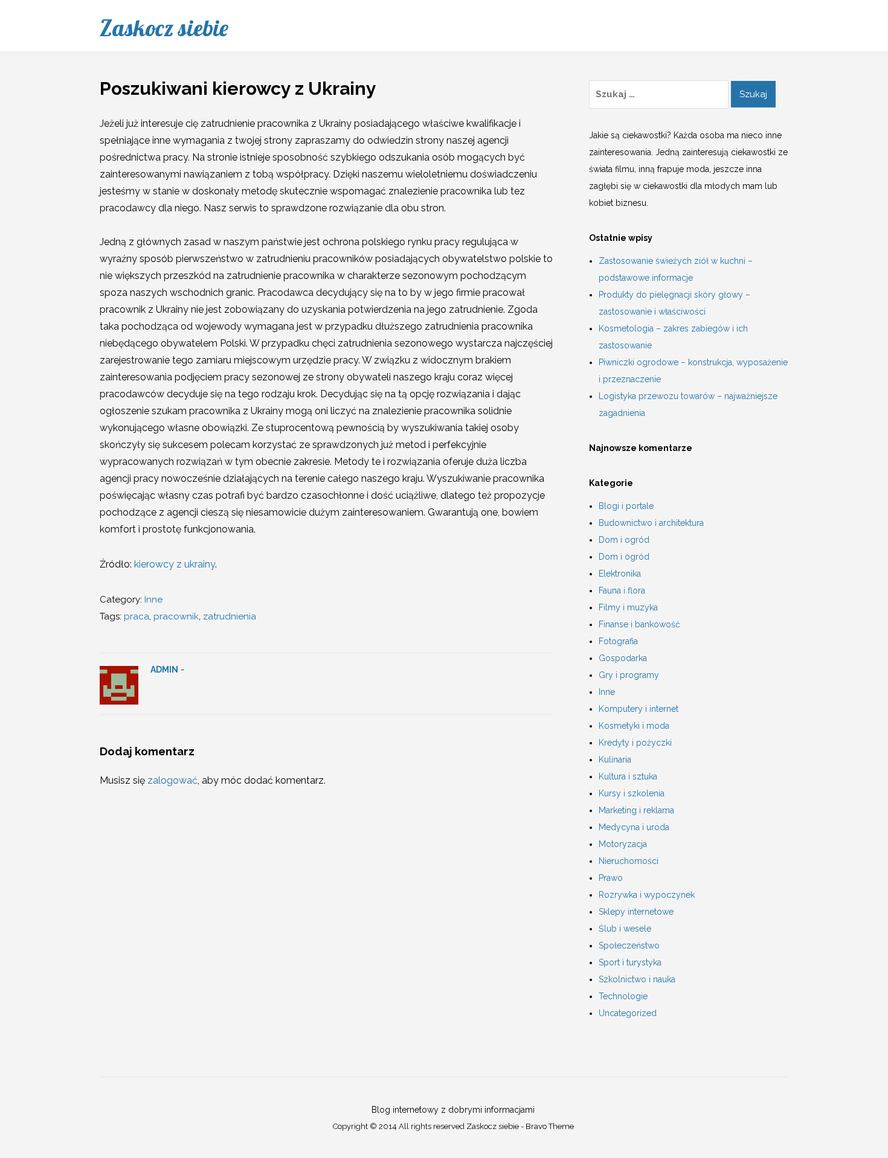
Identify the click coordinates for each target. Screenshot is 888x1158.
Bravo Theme (550, 1126)
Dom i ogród (624, 540)
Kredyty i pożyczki (635, 742)
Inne (153, 599)
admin (164, 669)
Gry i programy (629, 675)
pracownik (176, 616)
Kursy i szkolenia (631, 793)
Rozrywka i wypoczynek (647, 895)
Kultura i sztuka (628, 776)
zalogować (172, 780)
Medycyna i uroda (634, 827)
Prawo (611, 878)
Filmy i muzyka (628, 607)
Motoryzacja (623, 844)
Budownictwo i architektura (651, 523)
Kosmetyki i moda (634, 726)
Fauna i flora (622, 590)
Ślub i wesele (625, 928)
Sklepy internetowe (636, 911)
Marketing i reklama (636, 810)
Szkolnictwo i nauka (637, 979)
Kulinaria (615, 759)
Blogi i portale (626, 506)
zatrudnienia (229, 616)
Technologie (623, 996)
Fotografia (618, 641)
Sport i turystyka (630, 962)
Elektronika (620, 573)
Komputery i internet (638, 709)
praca (136, 616)
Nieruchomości (628, 861)
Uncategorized (628, 1013)
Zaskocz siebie (164, 27)
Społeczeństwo (629, 945)
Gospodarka (623, 658)
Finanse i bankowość (639, 624)
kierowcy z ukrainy (174, 564)
